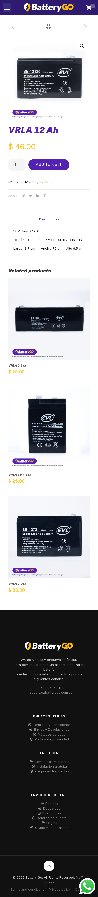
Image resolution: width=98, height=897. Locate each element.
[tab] (49, 219)
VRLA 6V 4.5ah (19, 475)
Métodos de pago (52, 734)
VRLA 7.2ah (17, 584)
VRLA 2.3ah (17, 365)
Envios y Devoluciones (51, 729)
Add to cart (49, 165)
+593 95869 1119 (51, 688)
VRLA (49, 182)
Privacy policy (60, 889)
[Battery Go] (49, 7)
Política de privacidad (52, 739)
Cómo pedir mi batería (51, 762)
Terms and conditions (27, 889)
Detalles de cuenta (52, 818)
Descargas (51, 808)
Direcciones (51, 813)
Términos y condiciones (52, 725)
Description (49, 219)
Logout (51, 823)
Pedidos (51, 803)
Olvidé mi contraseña (52, 827)
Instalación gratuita (52, 766)
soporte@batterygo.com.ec (51, 692)
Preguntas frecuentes (52, 771)
